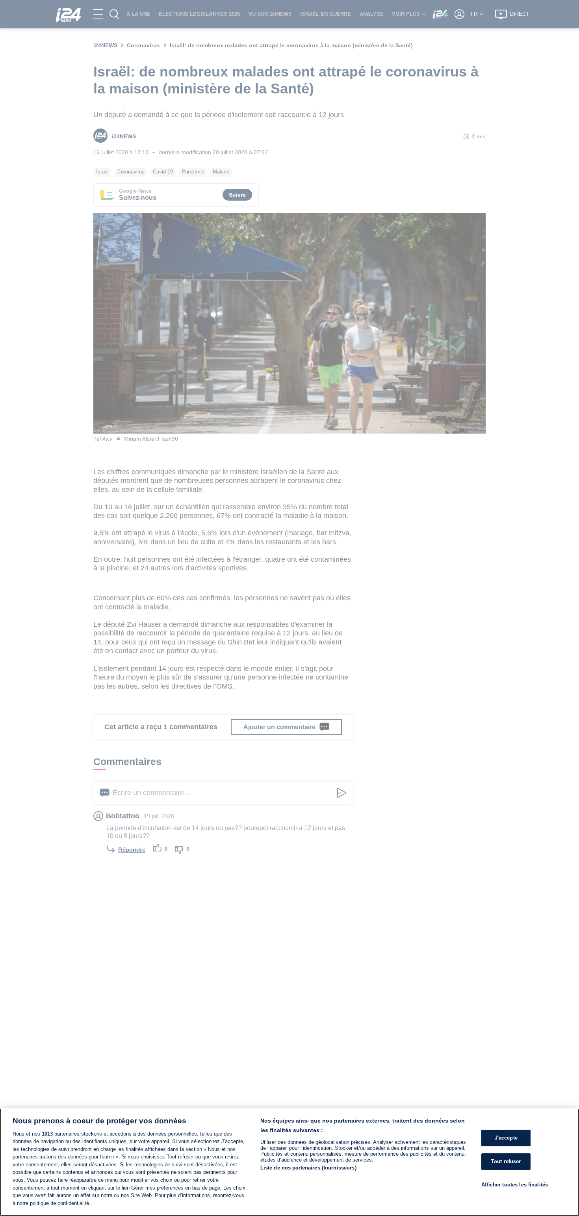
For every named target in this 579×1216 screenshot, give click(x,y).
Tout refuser (506, 1161)
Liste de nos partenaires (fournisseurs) (308, 1168)
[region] (289, 1162)
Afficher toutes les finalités (514, 1185)
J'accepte (506, 1138)
